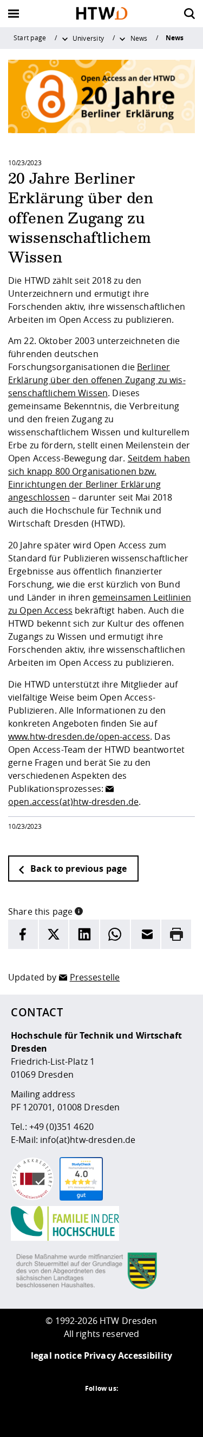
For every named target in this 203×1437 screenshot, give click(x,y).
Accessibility (145, 1355)
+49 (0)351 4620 (61, 1127)
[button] (79, 910)
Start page (30, 37)
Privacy (100, 1355)
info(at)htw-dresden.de (87, 1140)
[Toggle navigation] (13, 13)
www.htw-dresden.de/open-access (79, 736)
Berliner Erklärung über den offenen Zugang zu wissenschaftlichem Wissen (97, 380)
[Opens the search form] (189, 13)
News (139, 38)
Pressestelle (95, 977)
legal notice (56, 1355)
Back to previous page (77, 868)
